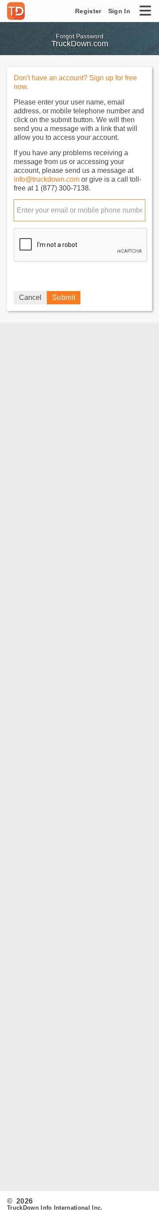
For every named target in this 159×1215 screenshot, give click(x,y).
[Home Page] (17, 11)
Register (88, 11)
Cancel (30, 297)
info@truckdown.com (47, 179)
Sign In (119, 11)
